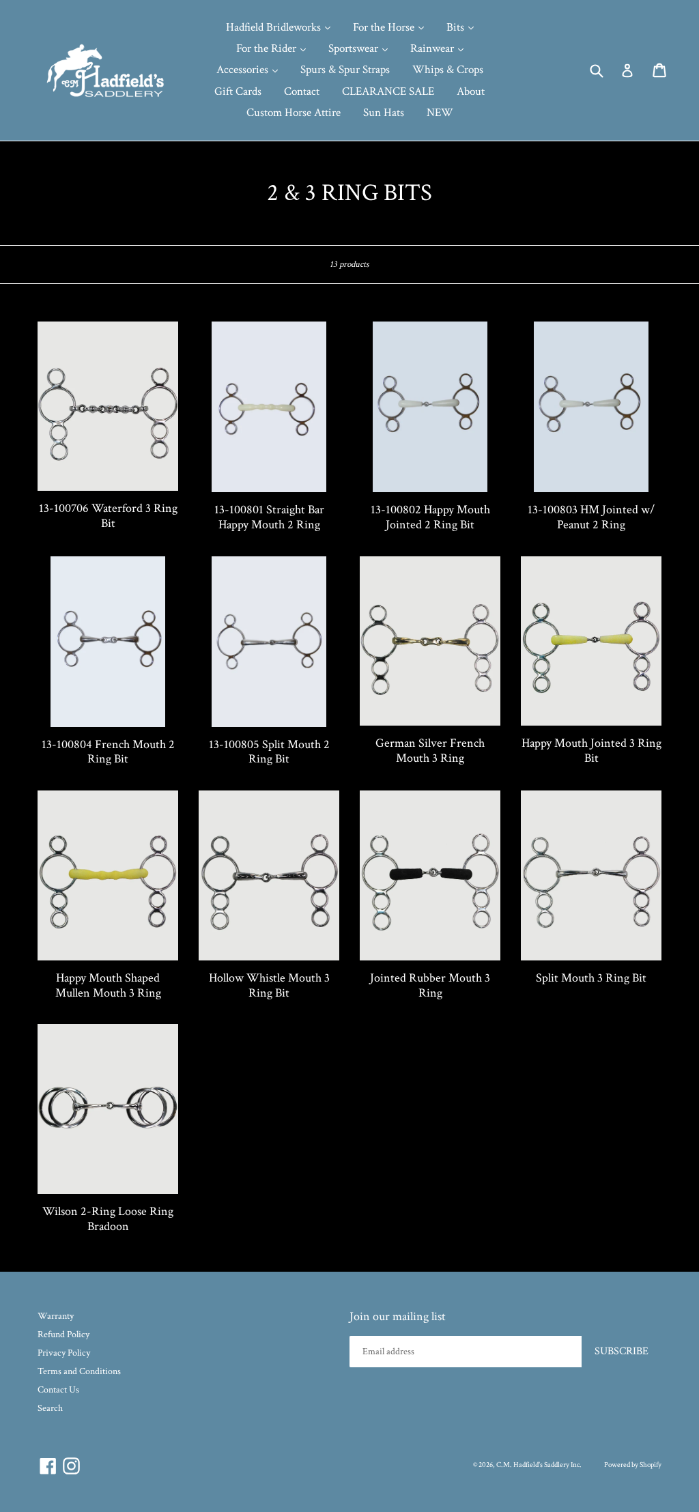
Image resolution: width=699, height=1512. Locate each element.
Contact (301, 91)
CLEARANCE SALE (388, 91)
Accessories (243, 69)
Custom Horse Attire (293, 112)
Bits (456, 27)
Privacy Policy (64, 1353)
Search (50, 1408)
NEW (440, 112)
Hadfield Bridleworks (275, 27)
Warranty (56, 1316)
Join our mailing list (398, 1316)
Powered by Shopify (632, 1465)
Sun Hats (383, 112)
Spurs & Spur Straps (345, 69)
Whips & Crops (447, 69)
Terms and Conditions (79, 1371)
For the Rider (267, 48)
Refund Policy (63, 1334)
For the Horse (385, 27)
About (471, 91)
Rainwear (433, 48)
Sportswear (354, 48)
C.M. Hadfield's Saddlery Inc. (539, 1465)
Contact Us (58, 1390)
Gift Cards (237, 91)
